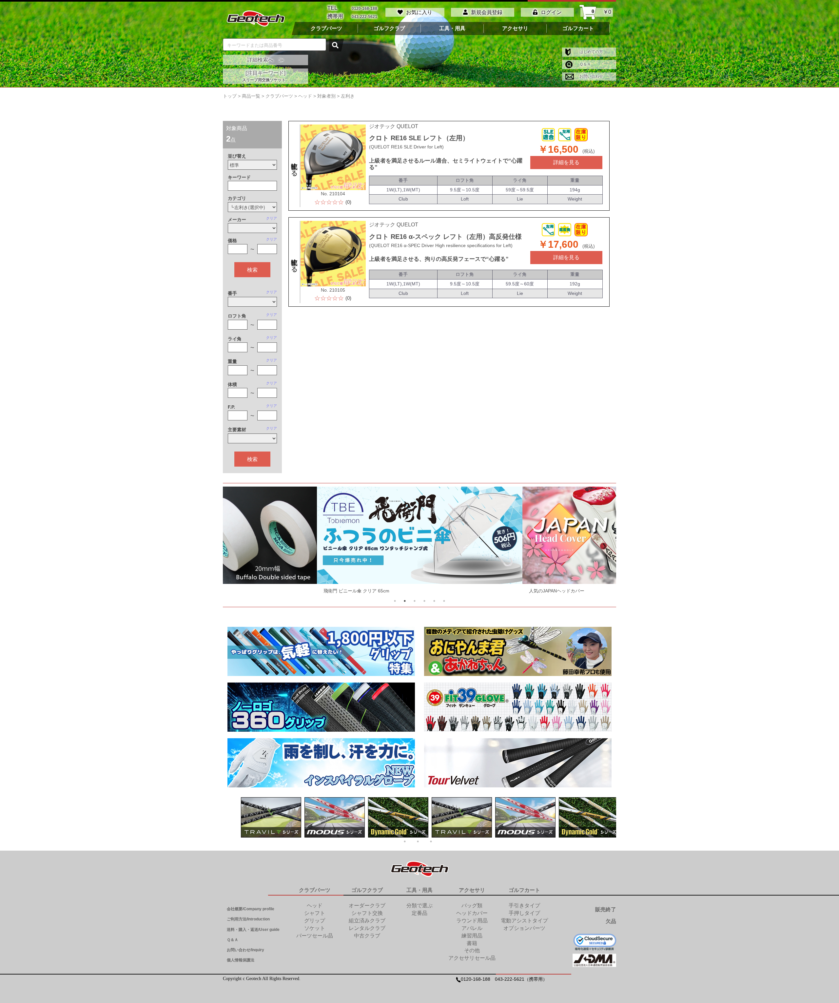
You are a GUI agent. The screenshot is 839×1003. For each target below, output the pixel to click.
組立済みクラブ (367, 920)
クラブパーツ (326, 28)
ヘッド (314, 905)
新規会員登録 (486, 12)
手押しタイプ (524, 913)
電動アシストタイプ (524, 920)
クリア (271, 218)
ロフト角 (237, 315)
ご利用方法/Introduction (248, 919)
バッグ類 (471, 905)
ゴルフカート (578, 28)
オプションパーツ (524, 928)
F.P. (231, 407)
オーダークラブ (367, 905)
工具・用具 (452, 28)
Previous (240, 542)
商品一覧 (251, 96)
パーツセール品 (314, 935)
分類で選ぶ (419, 905)
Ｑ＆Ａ (584, 64)
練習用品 (471, 935)
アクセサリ (515, 28)
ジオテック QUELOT (393, 126)
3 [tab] (414, 601)
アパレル (471, 928)
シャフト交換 (367, 913)
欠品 (611, 921)
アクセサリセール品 (472, 958)
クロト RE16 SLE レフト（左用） (419, 138)
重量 (232, 361)
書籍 (472, 943)
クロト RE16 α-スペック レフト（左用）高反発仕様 (445, 236)
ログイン (551, 12)
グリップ (314, 920)
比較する (294, 165)
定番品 (419, 913)
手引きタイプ (524, 905)
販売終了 (605, 909)
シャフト (314, 913)
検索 (252, 269)
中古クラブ (367, 935)
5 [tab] (434, 601)
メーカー (237, 219)
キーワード (239, 177)
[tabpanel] (226, 542)
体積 (232, 384)
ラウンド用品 (472, 920)
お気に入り (419, 12)
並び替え (237, 156)
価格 (232, 240)
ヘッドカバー (472, 913)
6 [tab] (444, 601)
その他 (472, 950)
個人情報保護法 (240, 960)
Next (599, 542)
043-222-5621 (364, 16)
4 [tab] (424, 601)
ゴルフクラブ (389, 28)
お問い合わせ (590, 76)
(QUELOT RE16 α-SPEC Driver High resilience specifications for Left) (441, 245)
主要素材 (237, 429)
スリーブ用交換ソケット (263, 80)
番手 (232, 293)
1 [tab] (395, 601)
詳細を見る (566, 162)
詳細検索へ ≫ (265, 60)
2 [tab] (404, 601)
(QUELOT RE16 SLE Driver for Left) (406, 146)
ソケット (314, 928)
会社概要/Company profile (250, 909)
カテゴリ (237, 198)
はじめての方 (590, 51)
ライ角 (235, 338)
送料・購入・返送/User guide (253, 929)
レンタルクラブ (367, 928)
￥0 (601, 12)
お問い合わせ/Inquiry (245, 950)
